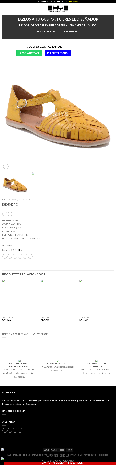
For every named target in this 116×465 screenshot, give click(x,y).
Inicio (5, 200)
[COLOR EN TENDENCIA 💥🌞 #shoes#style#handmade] (14, 346)
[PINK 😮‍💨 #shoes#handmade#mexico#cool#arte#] (102, 346)
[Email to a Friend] (20, 256)
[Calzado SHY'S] (58, 8)
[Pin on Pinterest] (25, 256)
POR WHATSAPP (31, 53)
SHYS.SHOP (72, 1)
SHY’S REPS (53, 455)
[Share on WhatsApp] (4, 256)
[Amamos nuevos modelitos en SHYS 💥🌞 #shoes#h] (102, 342)
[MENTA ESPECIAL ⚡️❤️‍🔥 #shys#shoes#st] (36, 346)
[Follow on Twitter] (15, 430)
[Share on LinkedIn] (30, 256)
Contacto (65, 457)
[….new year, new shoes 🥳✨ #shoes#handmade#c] (58, 346)
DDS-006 (6, 320)
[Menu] (4, 8)
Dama (13, 200)
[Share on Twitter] (15, 256)
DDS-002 (83, 320)
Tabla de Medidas (21, 455)
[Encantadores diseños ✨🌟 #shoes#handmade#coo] (58, 342)
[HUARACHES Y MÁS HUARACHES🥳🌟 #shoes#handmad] (14, 342)
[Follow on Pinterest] (20, 430)
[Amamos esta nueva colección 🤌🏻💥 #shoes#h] (80, 342)
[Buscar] (113, 8)
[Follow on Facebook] (4, 430)
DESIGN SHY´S (25, 200)
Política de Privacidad (71, 455)
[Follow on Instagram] (9, 430)
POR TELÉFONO (59, 53)
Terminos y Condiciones (96, 455)
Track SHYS (52, 457)
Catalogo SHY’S (39, 455)
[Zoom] (6, 166)
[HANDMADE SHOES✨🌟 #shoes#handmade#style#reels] (36, 342)
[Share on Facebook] (9, 256)
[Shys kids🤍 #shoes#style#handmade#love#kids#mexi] (80, 346)
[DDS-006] (19, 297)
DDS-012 (45, 320)
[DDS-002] (97, 297)
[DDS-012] (58, 297)
